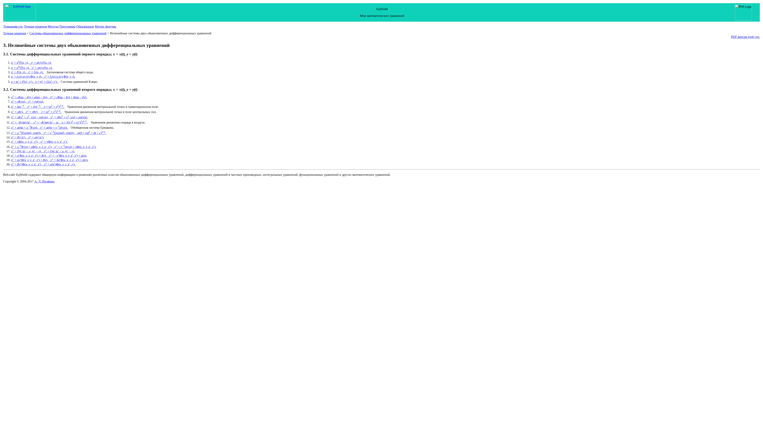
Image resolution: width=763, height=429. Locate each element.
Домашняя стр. (13, 26)
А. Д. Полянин (44, 181)
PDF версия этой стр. (745, 37)
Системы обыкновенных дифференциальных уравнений (68, 33)
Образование (85, 26)
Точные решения (35, 26)
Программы (67, 26)
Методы (53, 26)
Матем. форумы (105, 26)
